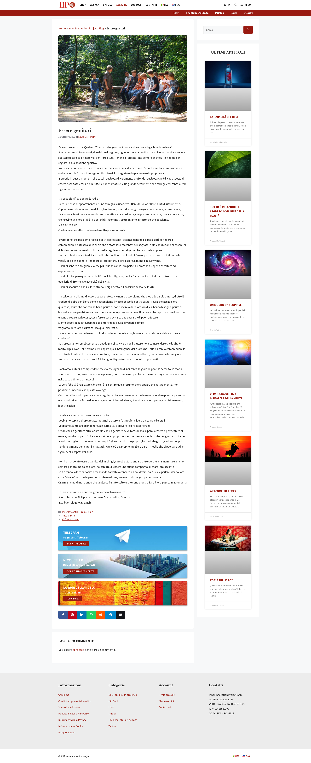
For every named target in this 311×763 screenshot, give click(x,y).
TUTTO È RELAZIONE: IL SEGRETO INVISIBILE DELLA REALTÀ (227, 211)
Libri (176, 13)
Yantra (112, 726)
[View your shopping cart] (229, 5)
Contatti (151, 4)
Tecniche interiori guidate (123, 719)
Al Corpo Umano (70, 519)
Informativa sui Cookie (70, 726)
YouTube (136, 4)
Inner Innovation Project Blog (86, 28)
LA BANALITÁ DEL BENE (224, 117)
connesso (78, 650)
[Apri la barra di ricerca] (235, 5)
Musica (219, 13)
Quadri (248, 13)
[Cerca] (248, 30)
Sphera (107, 4)
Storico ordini (166, 701)
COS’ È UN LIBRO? (221, 580)
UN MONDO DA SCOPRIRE (226, 305)
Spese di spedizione (69, 707)
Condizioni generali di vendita (74, 701)
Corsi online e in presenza (123, 694)
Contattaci (165, 707)
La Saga (94, 4)
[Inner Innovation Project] (67, 5)
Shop (83, 4)
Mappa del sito (66, 732)
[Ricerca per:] (223, 30)
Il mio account (167, 694)
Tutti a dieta (68, 515)
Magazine (121, 4)
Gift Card (113, 701)
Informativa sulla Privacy (72, 719)
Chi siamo (63, 694)
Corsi (233, 13)
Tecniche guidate (197, 13)
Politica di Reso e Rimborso (73, 713)
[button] (246, 5)
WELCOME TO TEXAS (223, 491)
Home (62, 28)
